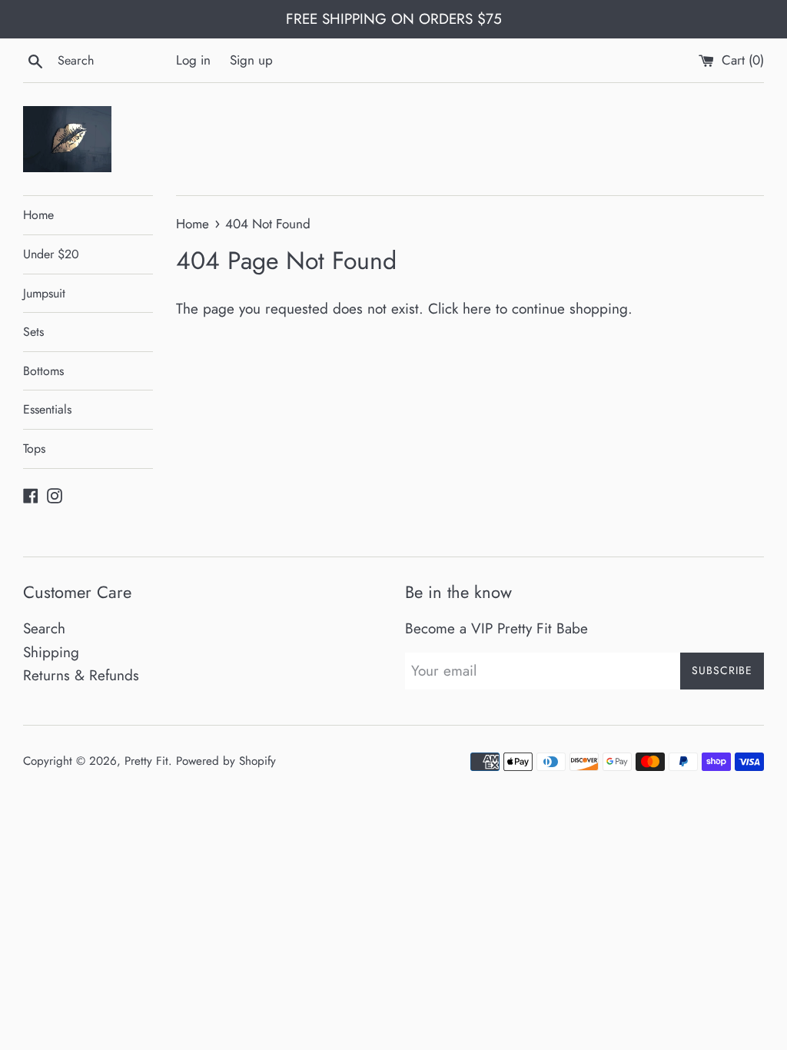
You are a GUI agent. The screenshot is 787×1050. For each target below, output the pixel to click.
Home (38, 215)
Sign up (251, 60)
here (477, 308)
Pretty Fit (146, 761)
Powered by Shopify (226, 761)
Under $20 (51, 254)
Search (44, 628)
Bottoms (43, 371)
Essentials (47, 409)
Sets (33, 332)
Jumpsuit (44, 293)
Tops (34, 448)
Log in (193, 60)
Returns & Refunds (81, 675)
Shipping (51, 652)
